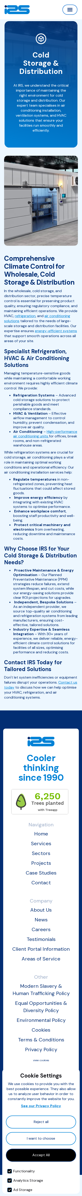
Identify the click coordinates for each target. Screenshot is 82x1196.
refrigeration (25, 315)
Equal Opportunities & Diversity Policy (41, 1007)
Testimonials (41, 939)
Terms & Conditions (41, 1039)
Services (41, 843)
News (41, 919)
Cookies (41, 1030)
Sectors (41, 853)
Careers (41, 929)
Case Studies (41, 873)
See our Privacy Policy (41, 1105)
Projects (41, 863)
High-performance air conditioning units (45, 434)
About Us (41, 910)
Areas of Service (41, 958)
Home (41, 833)
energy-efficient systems (56, 330)
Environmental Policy (41, 1020)
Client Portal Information (41, 949)
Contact (41, 882)
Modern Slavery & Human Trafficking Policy (41, 990)
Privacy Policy (41, 1049)
